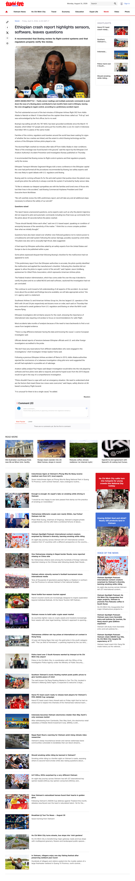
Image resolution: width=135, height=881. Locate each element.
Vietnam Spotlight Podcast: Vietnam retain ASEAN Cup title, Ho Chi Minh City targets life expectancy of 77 (110, 638)
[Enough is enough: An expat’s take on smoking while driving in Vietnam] (17, 500)
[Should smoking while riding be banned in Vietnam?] (121, 79)
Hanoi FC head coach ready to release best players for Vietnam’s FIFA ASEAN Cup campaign (59, 696)
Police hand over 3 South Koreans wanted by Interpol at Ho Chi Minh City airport (58, 656)
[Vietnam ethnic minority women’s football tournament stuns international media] (17, 580)
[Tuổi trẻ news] (14, 3)
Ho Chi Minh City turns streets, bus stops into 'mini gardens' (57, 835)
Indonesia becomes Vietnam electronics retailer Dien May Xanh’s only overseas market (59, 716)
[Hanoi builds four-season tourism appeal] (17, 600)
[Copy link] (7, 22)
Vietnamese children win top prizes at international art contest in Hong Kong (59, 636)
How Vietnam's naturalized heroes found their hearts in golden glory (58, 796)
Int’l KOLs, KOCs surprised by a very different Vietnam (54, 775)
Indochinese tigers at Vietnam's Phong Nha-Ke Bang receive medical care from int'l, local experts (57, 475)
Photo (127, 12)
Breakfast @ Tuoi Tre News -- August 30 (48, 815)
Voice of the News (107, 553)
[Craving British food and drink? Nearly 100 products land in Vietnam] (112, 536)
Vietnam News (20, 12)
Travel (53, 12)
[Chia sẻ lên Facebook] (7, 27)
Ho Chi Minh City (38, 12)
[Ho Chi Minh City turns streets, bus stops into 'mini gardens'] (17, 841)
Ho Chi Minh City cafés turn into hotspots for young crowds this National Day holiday (112, 482)
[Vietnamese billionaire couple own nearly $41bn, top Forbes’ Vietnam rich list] (17, 520)
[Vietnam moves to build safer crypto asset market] (17, 620)
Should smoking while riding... (103, 77)
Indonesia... (102, 52)
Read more (11, 436)
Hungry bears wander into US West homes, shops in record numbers (49, 461)
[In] (7, 43)
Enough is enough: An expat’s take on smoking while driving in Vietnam (58, 495)
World (106, 12)
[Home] (6, 11)
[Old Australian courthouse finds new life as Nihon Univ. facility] (19, 449)
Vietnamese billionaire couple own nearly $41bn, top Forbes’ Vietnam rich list (57, 515)
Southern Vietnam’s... (102, 40)
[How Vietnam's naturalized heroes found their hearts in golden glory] (17, 801)
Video (116, 12)
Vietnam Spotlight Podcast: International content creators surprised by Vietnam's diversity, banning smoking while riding (58, 535)
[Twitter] (7, 33)
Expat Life (94, 12)
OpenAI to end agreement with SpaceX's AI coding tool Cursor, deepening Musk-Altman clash (115, 461)
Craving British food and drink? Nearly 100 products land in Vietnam (111, 520)
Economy (66, 12)
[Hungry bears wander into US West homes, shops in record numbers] (51, 449)
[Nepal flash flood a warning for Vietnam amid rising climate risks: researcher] (17, 741)
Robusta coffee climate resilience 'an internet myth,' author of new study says (81, 461)
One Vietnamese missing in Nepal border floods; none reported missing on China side (58, 555)
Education (79, 12)
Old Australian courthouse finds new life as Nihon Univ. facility (18, 461)
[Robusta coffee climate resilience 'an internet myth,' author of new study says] (84, 449)
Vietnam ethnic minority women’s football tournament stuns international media (57, 575)
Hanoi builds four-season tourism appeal (49, 594)
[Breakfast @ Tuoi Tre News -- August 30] (17, 821)
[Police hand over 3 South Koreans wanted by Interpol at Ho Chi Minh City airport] (121, 67)
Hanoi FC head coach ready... (103, 28)
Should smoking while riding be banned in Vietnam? (54, 755)
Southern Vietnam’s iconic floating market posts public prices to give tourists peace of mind (59, 676)
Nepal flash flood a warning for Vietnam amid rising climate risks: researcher (59, 736)
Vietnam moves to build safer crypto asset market (53, 614)
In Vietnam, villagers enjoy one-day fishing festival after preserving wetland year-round (55, 857)
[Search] (115, 3)
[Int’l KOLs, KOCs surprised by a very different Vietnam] (17, 781)
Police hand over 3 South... (104, 65)
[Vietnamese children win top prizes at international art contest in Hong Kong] (17, 641)
